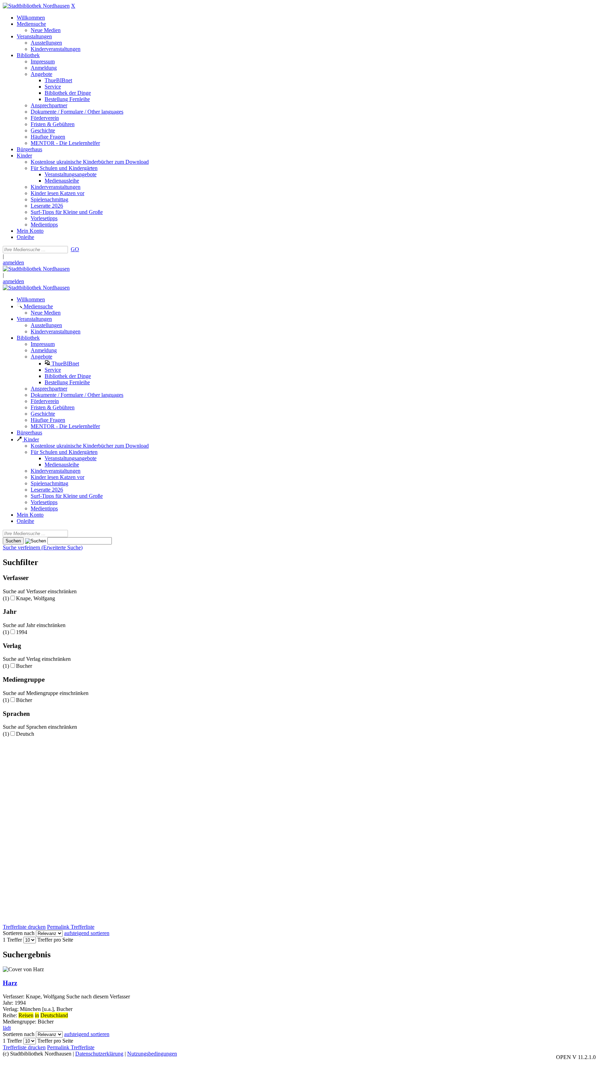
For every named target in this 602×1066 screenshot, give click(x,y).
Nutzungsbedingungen (152, 1054)
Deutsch (25, 734)
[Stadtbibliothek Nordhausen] (36, 6)
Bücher (24, 700)
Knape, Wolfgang (35, 598)
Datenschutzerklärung (99, 1054)
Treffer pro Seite (55, 940)
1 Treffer (12, 940)
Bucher (24, 666)
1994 (21, 632)
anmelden (13, 262)
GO (75, 249)
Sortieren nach (18, 933)
